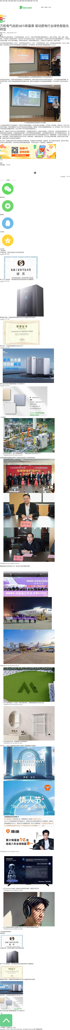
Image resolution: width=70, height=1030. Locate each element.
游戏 (12, 1)
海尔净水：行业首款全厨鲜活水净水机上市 (11, 346)
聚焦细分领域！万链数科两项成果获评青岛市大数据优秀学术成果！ (18, 317)
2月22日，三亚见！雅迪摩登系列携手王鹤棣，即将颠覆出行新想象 (18, 745)
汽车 (34, 1)
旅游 (15, 1)
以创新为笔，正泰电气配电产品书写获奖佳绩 (12, 252)
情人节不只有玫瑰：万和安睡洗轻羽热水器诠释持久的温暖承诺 (16, 279)
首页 (1, 1)
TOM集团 (2, 1027)
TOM (4, 32)
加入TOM (13, 1027)
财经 (26, 1)
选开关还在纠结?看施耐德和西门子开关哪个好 (12, 383)
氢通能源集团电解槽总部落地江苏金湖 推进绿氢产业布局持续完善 (17, 457)
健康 (28, 1)
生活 (17, 1)
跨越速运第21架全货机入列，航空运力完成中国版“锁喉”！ (15, 566)
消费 (31, 1)
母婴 (20, 1)
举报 (1, 163)
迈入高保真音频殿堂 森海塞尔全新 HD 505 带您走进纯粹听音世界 (20, 927)
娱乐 (6, 1)
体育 (9, 1)
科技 (37, 1)
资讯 (4, 1)
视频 (23, 1)
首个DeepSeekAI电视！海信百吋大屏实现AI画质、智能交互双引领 (21, 888)
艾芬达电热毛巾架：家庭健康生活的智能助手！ (16, 741)
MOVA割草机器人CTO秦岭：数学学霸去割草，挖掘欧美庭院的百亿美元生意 (23, 702)
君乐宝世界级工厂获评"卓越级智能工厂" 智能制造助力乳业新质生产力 (21, 453)
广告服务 (7, 1027)
